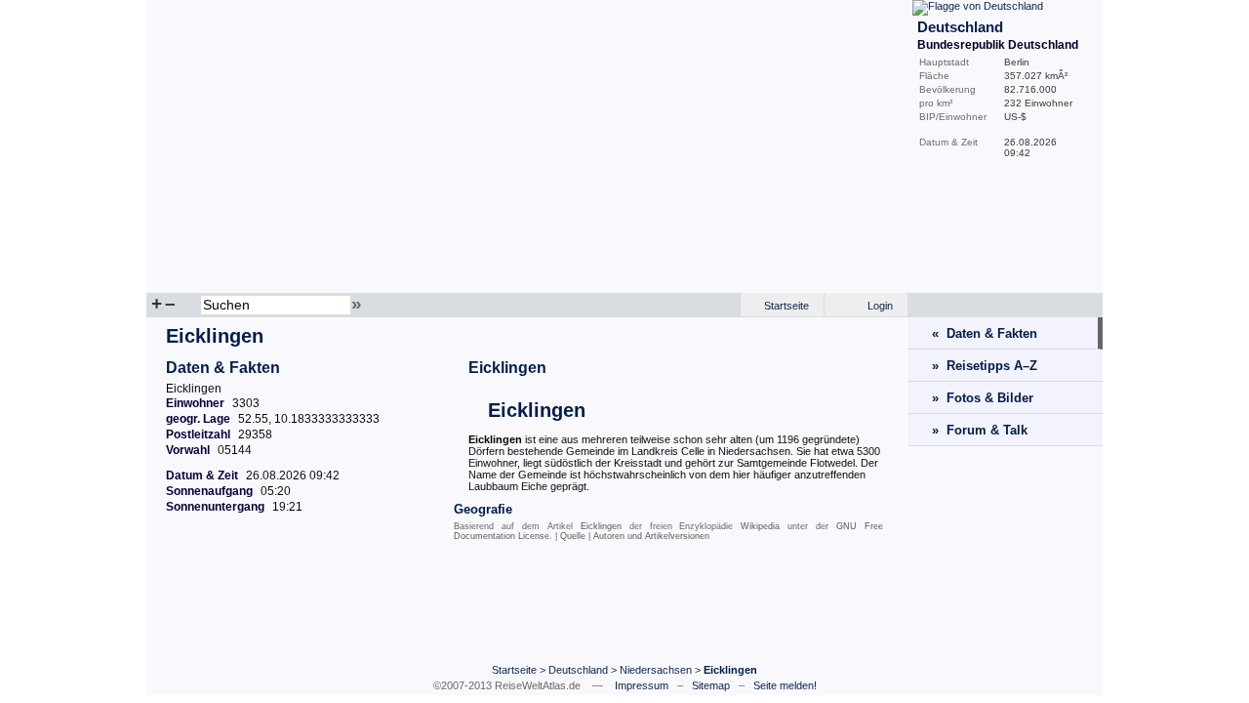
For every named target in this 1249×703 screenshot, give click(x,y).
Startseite (786, 305)
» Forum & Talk (979, 430)
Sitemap (711, 685)
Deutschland (578, 670)
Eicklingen (507, 367)
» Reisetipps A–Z (984, 365)
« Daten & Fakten (984, 333)
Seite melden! (785, 685)
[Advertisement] (527, 604)
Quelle (572, 536)
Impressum (641, 685)
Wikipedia (760, 526)
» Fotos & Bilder (982, 398)
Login (880, 305)
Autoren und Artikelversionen (651, 536)
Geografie (483, 509)
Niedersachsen (656, 670)
